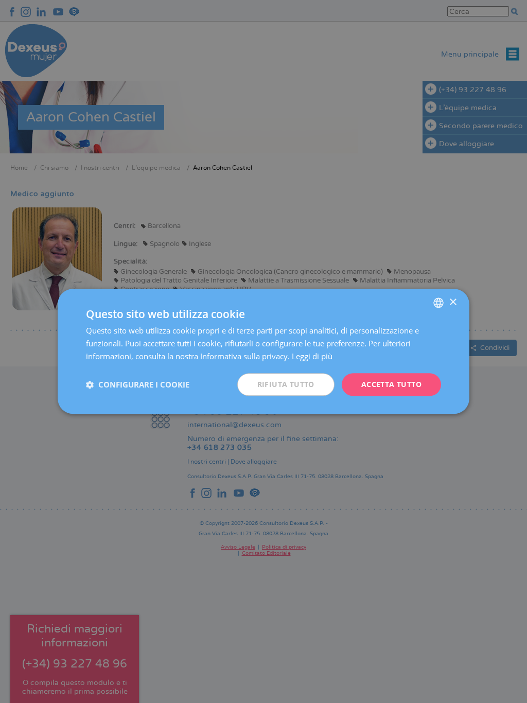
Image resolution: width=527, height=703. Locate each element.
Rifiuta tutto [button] (285, 384)
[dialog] (263, 351)
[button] (137, 384)
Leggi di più (312, 356)
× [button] (452, 302)
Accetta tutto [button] (391, 384)
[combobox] (438, 302)
